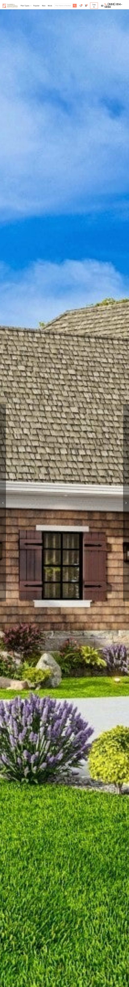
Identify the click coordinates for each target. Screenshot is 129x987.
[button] (25, 5)
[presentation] (3, 503)
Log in (94, 5)
